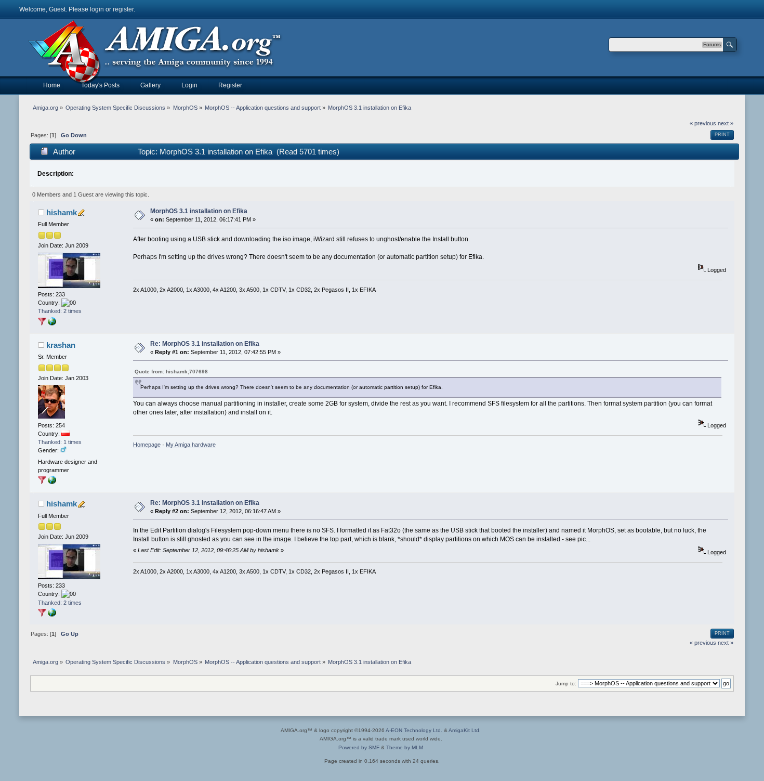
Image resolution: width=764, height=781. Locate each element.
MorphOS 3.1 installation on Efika (198, 211)
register (123, 9)
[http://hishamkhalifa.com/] (52, 323)
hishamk (61, 212)
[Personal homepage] (52, 482)
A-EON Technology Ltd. (414, 730)
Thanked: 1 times (60, 442)
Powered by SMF (358, 747)
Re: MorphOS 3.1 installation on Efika (204, 343)
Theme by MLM (404, 747)
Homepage (147, 444)
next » (725, 123)
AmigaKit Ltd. (465, 730)
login (97, 9)
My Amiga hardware (191, 444)
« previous (703, 123)
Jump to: (566, 683)
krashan (60, 345)
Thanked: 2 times (60, 311)
